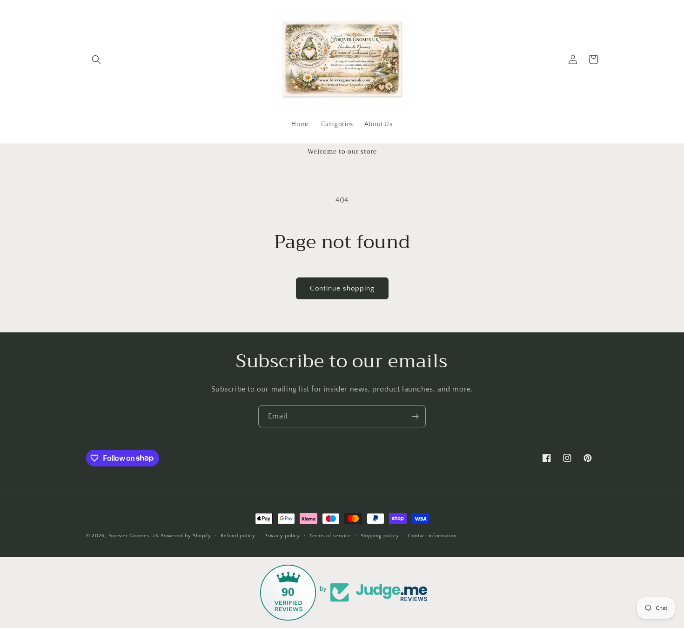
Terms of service (330, 535)
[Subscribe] (415, 416)
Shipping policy (380, 535)
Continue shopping (342, 288)
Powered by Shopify (186, 536)
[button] (96, 59)
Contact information (432, 535)
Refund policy (238, 535)
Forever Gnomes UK (133, 536)
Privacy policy (282, 535)
